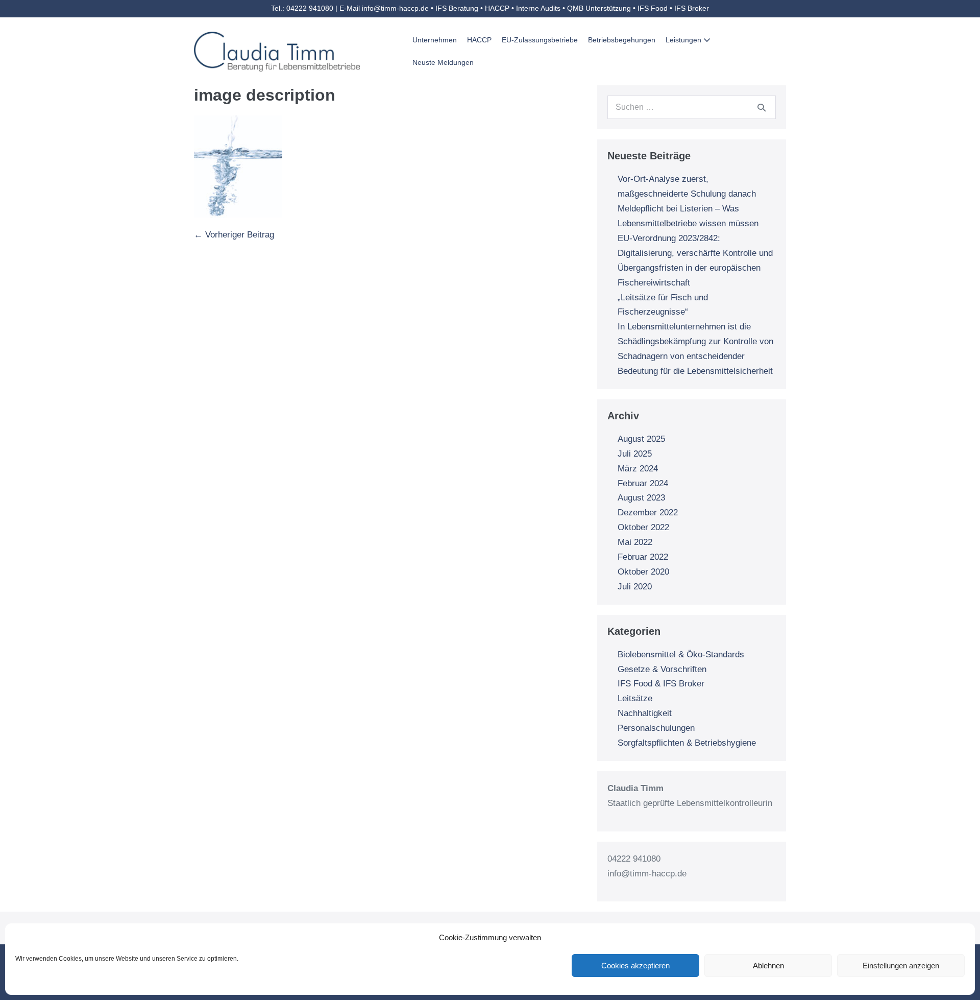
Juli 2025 (635, 454)
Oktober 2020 (643, 572)
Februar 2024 (643, 483)
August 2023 (641, 498)
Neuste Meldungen (443, 62)
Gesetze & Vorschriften (662, 669)
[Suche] (761, 107)
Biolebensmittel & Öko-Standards (681, 654)
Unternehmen (434, 40)
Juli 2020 (635, 586)
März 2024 (638, 468)
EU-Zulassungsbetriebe (540, 40)
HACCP (479, 40)
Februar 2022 (643, 557)
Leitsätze (635, 698)
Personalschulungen (656, 728)
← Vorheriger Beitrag (234, 235)
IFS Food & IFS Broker (661, 683)
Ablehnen (768, 965)
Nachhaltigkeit (645, 713)
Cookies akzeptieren (635, 965)
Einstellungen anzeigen (901, 965)
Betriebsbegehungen (621, 40)
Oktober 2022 (643, 527)
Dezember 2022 (648, 512)
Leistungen (684, 40)
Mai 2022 (635, 542)
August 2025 (641, 439)
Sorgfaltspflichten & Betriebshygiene (687, 743)
